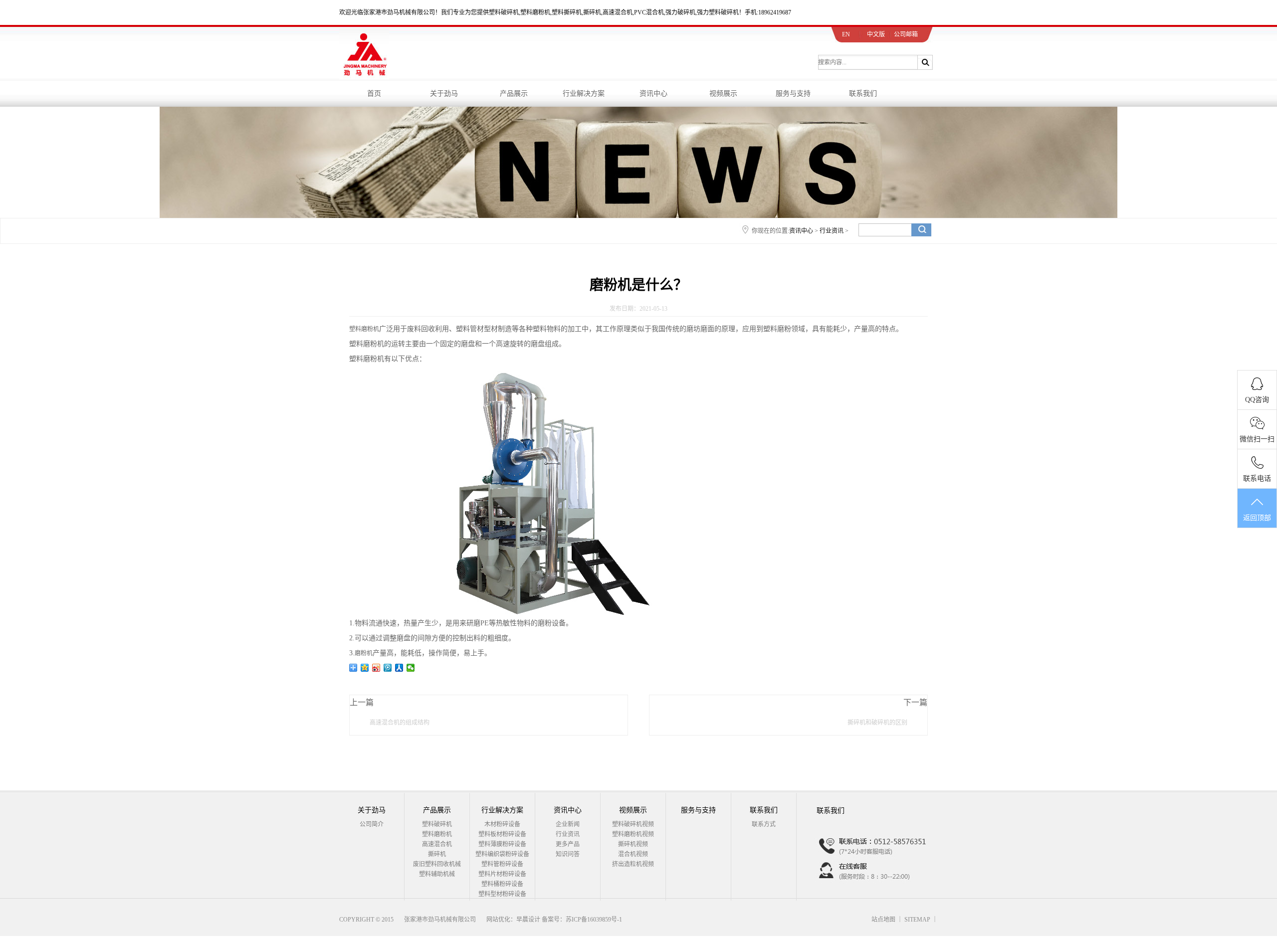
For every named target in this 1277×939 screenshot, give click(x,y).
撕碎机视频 (633, 844)
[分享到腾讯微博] (388, 668)
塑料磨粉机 (364, 329)
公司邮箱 (906, 34)
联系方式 (764, 824)
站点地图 (883, 919)
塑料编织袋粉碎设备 (502, 854)
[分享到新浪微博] (376, 668)
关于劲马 (444, 93)
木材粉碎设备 (502, 824)
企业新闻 (568, 824)
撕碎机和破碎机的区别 (877, 722)
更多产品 (568, 844)
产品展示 (514, 93)
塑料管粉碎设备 (502, 864)
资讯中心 (653, 93)
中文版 (876, 34)
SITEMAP (917, 919)
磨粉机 (364, 653)
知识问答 (568, 854)
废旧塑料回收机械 (437, 864)
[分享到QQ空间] (365, 668)
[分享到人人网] (399, 668)
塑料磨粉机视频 (633, 834)
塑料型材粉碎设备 (502, 894)
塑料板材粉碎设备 (502, 834)
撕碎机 (437, 854)
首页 (374, 93)
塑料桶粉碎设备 (502, 884)
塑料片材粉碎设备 (502, 874)
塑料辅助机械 (437, 874)
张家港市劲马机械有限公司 (440, 919)
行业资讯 (832, 230)
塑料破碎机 (437, 824)
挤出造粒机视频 (633, 864)
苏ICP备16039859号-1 (594, 919)
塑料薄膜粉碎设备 (502, 844)
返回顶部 (1257, 518)
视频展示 (723, 93)
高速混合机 (437, 844)
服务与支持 (793, 93)
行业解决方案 (584, 93)
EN (846, 34)
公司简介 (372, 824)
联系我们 (863, 93)
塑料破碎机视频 (633, 824)
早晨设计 (528, 919)
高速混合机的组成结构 (399, 722)
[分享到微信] (411, 668)
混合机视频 (633, 854)
